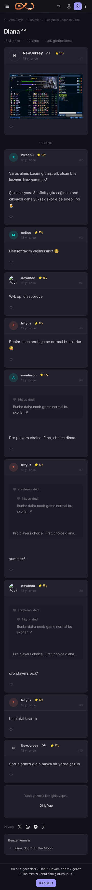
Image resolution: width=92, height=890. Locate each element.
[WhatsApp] (28, 827)
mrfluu (26, 233)
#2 (81, 160)
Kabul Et (46, 883)
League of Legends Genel (62, 20)
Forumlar (34, 20)
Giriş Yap (46, 805)
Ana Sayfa (16, 20)
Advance (28, 278)
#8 (81, 591)
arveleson (29, 375)
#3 (81, 237)
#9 (81, 705)
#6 (81, 380)
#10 (80, 750)
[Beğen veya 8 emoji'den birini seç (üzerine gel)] (11, 127)
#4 (81, 283)
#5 (81, 328)
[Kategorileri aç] (7, 6)
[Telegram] (36, 827)
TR (59, 6)
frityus (26, 323)
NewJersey (33, 53)
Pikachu (27, 155)
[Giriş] (69, 6)
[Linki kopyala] (43, 827)
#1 (81, 58)
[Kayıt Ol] (78, 6)
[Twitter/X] (20, 827)
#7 (81, 470)
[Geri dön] (5, 20)
